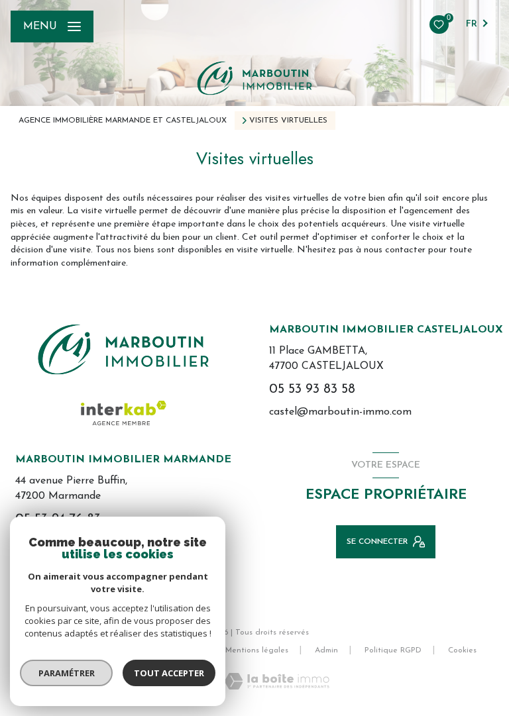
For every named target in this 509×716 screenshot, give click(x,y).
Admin (326, 650)
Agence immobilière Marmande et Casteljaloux (123, 121)
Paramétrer (66, 673)
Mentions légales (256, 650)
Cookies (462, 650)
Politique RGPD (393, 650)
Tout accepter (169, 673)
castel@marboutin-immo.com (340, 412)
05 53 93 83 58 (312, 389)
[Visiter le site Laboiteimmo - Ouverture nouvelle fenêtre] (277, 681)
